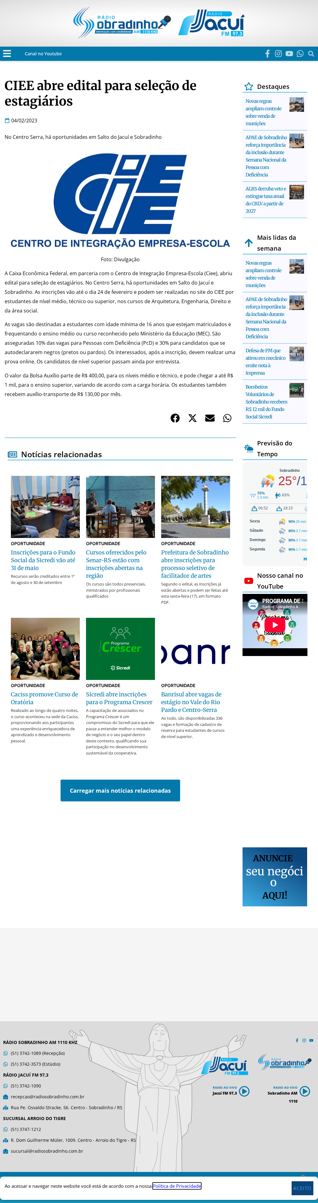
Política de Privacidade (177, 1186)
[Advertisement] (275, 752)
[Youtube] (289, 53)
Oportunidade (28, 543)
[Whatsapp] (300, 53)
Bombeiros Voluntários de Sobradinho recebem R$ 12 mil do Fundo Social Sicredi (266, 402)
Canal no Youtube (43, 54)
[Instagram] (278, 53)
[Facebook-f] (267, 53)
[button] (7, 53)
